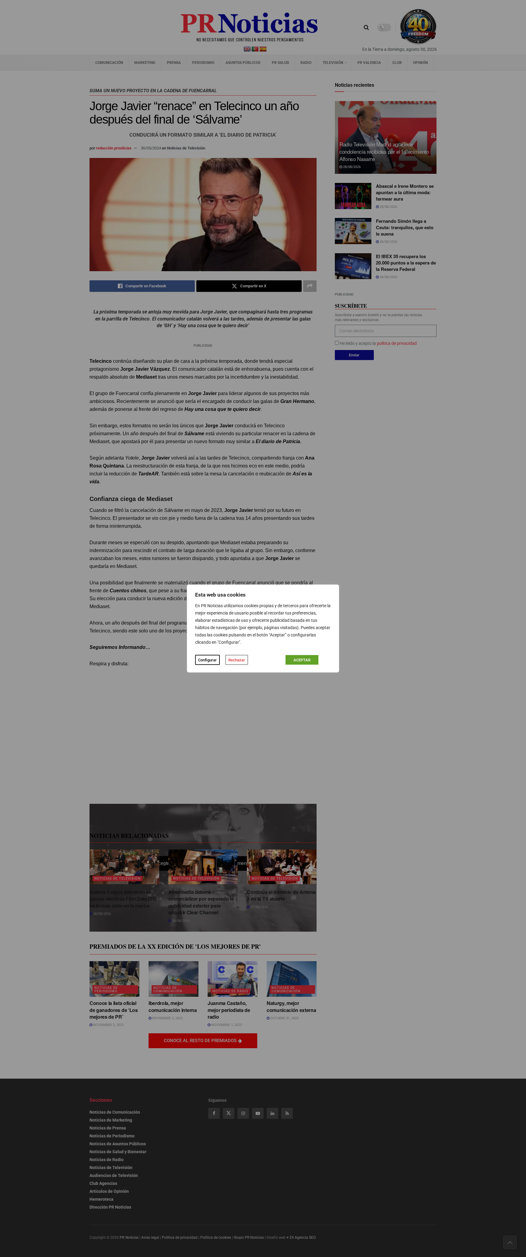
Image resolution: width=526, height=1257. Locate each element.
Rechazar (236, 660)
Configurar (207, 660)
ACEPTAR (301, 660)
